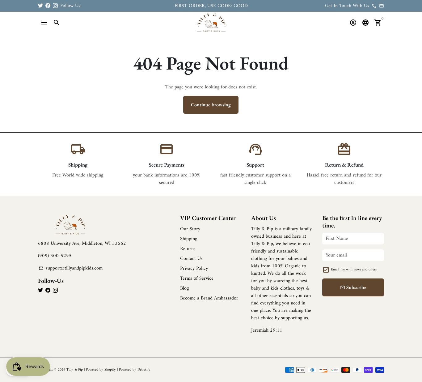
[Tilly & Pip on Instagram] (55, 6)
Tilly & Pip (74, 370)
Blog (184, 288)
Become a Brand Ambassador (209, 298)
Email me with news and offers (354, 270)
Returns (188, 249)
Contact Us (191, 258)
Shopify (110, 370)
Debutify (143, 370)
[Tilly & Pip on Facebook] (47, 6)
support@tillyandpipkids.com (71, 268)
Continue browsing (211, 104)
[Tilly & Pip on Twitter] (40, 6)
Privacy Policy (194, 268)
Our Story (190, 229)
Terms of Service (196, 278)
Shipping (188, 239)
